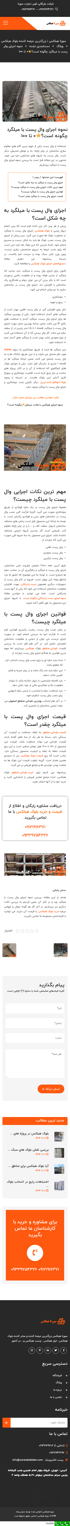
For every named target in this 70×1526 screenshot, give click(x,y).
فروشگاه (57, 1375)
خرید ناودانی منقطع (22, 772)
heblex (8, 350)
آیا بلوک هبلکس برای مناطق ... (28, 1166)
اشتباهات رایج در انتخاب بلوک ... (28, 1184)
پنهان (36, 177)
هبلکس (30, 648)
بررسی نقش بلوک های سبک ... (28, 1150)
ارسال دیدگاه (52, 1089)
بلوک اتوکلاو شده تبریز (53, 382)
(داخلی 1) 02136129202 (51, 1445)
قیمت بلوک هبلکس (32, 756)
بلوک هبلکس (42, 231)
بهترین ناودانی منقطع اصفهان (25, 701)
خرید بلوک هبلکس (48, 911)
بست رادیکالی (28, 584)
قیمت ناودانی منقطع (54, 732)
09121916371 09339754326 (35, 1269)
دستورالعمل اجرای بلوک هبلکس (48, 263)
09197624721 (46, 9)
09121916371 (28, 9)
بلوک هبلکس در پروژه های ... (29, 1133)
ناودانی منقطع (50, 648)
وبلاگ (59, 1382)
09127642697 (56, 1453)
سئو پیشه (20, 1512)
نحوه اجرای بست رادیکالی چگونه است (45, 598)
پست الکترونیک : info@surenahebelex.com (37, 1460)
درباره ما (57, 1390)
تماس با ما (56, 1397)
